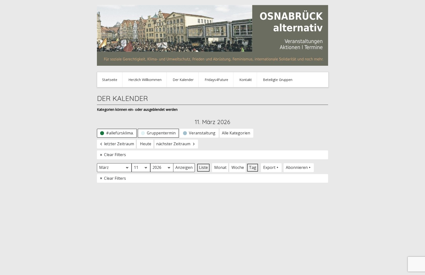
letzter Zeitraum (119, 143)
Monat (220, 167)
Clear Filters (115, 154)
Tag (252, 167)
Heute (145, 143)
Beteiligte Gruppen (277, 79)
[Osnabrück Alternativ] (212, 64)
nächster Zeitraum (173, 143)
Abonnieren (297, 167)
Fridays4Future (216, 79)
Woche (237, 167)
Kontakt (245, 79)
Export (269, 167)
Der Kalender (183, 79)
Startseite (109, 79)
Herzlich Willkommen (145, 79)
